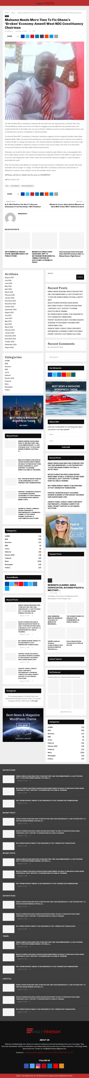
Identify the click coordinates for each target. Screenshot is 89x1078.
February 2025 (10, 330)
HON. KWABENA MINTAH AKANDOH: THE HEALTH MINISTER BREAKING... (55, 620)
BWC (6, 369)
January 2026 (9, 298)
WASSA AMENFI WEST (27, 186)
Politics (7, 390)
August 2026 (9, 277)
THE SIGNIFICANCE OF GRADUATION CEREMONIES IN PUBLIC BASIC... (75, 619)
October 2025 (9, 307)
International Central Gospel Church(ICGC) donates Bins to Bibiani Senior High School (71, 254)
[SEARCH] (82, 357)
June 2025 (8, 318)
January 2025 (9, 333)
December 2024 (10, 336)
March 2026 (9, 292)
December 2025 (10, 301)
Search (50, 273)
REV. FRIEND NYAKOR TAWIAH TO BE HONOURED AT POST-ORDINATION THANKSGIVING (29, 481)
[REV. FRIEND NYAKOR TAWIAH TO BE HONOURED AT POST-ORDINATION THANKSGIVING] (11, 482)
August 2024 (9, 347)
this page (34, 701)
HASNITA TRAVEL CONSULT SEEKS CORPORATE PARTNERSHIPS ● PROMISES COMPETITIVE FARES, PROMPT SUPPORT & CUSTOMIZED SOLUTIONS (29, 513)
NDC (7, 186)
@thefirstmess (65, 712)
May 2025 (8, 321)
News (6, 16)
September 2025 (10, 309)
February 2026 (10, 295)
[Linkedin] (49, 1066)
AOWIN (7, 361)
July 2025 (8, 315)
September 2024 (10, 344)
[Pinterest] (44, 1066)
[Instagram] (38, 1066)
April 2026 (8, 289)
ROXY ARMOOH (15, 186)
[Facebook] (26, 1066)
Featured (8, 381)
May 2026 (8, 286)
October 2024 (9, 341)
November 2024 (10, 339)
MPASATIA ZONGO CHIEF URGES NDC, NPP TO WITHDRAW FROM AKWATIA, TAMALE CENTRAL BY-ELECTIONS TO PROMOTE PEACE (43, 257)
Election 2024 (9, 378)
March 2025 (9, 327)
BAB (6, 364)
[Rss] (61, 1066)
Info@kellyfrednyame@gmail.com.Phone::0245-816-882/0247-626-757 (48, 1052)
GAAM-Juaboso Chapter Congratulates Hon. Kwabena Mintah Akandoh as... (55, 645)
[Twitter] (32, 1066)
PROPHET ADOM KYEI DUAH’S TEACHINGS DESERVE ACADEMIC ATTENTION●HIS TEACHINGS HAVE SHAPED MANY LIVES (29, 496)
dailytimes (10, 31)
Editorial (7, 375)
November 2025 (10, 304)
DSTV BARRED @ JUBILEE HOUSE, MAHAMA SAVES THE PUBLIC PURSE (16, 254)
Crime (7, 372)
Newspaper (9, 387)
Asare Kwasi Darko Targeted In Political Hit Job (75, 643)
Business (8, 366)
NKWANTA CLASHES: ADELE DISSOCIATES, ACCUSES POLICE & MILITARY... (66, 588)
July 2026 (8, 280)
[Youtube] (55, 1066)
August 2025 (9, 312)
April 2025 (8, 324)
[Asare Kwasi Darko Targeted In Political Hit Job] (75, 633)
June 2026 (8, 283)
